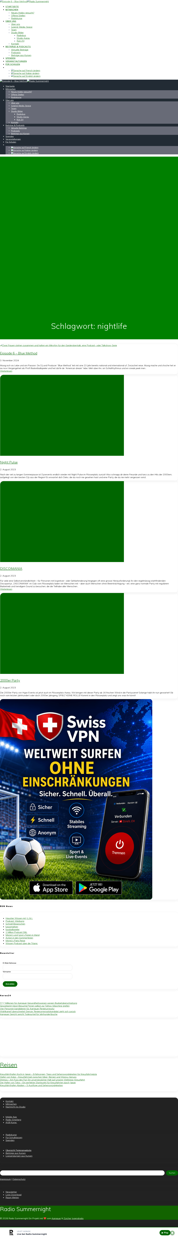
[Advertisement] (83, 1037)
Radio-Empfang (13, 1119)
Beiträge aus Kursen (21, 55)
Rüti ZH (20, 40)
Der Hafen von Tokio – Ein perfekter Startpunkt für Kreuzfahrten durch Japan (38, 1082)
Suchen (172, 1173)
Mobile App (11, 1116)
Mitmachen (12, 9)
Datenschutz (19, 1179)
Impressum (5, 1179)
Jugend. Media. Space (21, 27)
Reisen (8, 1064)
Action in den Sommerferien (19, 937)
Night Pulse (9, 462)
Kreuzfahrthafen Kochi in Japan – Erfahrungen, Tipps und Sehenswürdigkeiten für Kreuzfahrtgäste (48, 1074)
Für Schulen (13, 64)
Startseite (12, 6)
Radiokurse (16, 18)
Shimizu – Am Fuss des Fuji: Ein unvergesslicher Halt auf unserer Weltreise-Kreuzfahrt (42, 1079)
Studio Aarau (23, 38)
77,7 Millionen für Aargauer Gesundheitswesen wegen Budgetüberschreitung (38, 1003)
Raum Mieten (12, 1197)
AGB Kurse (11, 1122)
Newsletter (11, 1191)
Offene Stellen (18, 15)
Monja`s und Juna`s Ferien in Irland (22, 935)
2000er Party (10, 680)
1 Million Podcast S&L (16, 932)
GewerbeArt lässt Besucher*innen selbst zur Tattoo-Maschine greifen (35, 1005)
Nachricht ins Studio (15, 1106)
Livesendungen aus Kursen (19, 1155)
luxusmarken (12, 926)
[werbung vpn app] (76, 898)
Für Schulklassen (14, 1137)
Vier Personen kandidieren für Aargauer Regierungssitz (27, 1008)
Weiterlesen (6, 371)
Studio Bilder (17, 32)
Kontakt (15, 43)
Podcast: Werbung (15, 921)
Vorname (7, 972)
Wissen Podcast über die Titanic (22, 943)
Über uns (11, 21)
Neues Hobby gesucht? (22, 12)
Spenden (10, 58)
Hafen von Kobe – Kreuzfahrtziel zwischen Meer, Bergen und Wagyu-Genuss (38, 1077)
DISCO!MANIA (11, 568)
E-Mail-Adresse (9, 963)
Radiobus (21, 35)
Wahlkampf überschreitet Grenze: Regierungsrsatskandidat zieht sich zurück (38, 1011)
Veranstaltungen (16, 61)
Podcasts (16, 52)
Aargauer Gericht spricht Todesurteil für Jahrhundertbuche (28, 1014)
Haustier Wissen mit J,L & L (19, 918)
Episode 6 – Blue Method (18, 353)
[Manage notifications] (172, 1233)
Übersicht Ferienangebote (18, 1150)
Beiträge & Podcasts (18, 46)
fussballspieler (12, 929)
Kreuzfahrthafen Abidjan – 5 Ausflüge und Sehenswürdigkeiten (31, 1085)
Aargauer (56, 1218)
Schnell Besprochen (15, 923)
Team (14, 29)
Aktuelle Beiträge (19, 49)
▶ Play (165, 1232)
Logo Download (13, 1194)
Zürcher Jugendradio (74, 1218)
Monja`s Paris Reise (15, 940)
